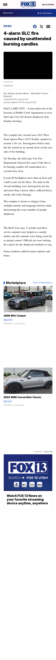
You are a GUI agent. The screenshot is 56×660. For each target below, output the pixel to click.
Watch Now (47, 5)
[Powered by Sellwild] (48, 452)
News (8, 26)
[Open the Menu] (5, 4)
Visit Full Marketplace (42, 283)
